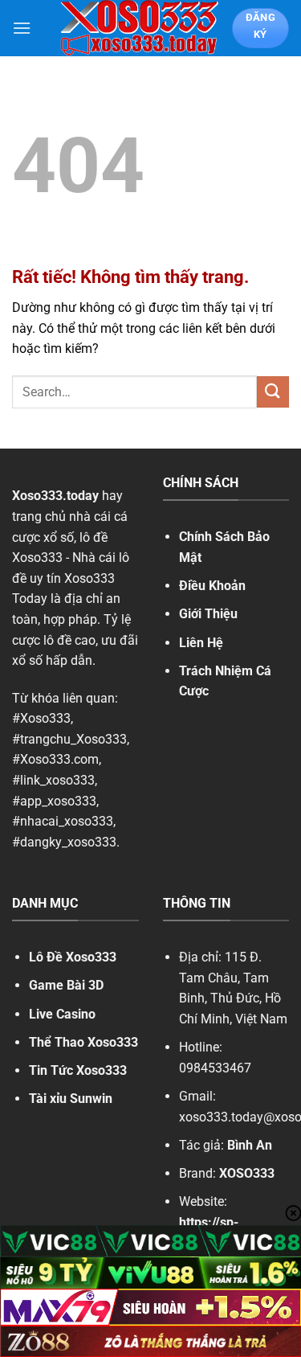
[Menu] (21, 27)
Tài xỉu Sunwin (70, 1098)
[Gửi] (273, 392)
